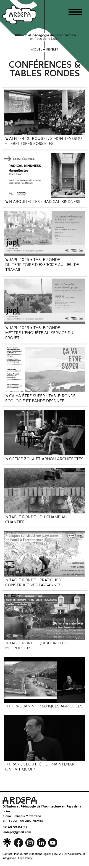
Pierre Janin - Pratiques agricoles (43, 706)
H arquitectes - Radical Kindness (42, 201)
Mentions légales (40, 853)
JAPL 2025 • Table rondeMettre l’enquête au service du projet (39, 332)
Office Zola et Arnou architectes (44, 459)
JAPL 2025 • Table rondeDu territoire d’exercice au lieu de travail (42, 264)
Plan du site (21, 853)
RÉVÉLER (50, 49)
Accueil (36, 49)
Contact (7, 853)
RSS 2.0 (58, 853)
